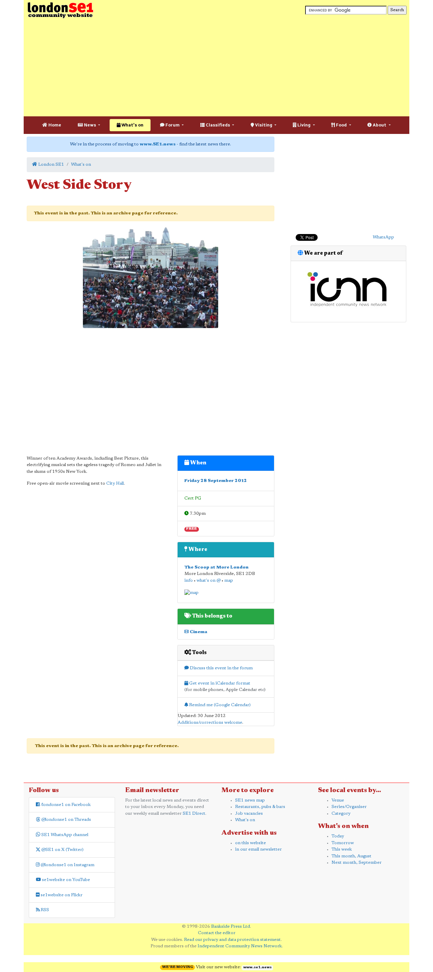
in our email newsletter (258, 849)
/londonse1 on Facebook (65, 805)
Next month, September (357, 862)
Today (338, 836)
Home (54, 125)
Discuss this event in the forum (221, 668)
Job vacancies (249, 813)
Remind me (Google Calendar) (219, 705)
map (228, 580)
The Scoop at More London (216, 567)
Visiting (263, 125)
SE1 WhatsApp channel (64, 835)
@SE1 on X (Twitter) (62, 850)
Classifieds (218, 125)
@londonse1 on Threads (65, 819)
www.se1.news (257, 967)
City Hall (115, 483)
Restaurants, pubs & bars (260, 807)
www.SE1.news (158, 144)
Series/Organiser (349, 807)
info (188, 580)
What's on (131, 125)
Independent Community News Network (240, 946)
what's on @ (209, 580)
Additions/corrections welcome (210, 722)
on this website (250, 843)
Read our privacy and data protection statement (232, 940)
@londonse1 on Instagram (67, 865)
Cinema (198, 632)
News (90, 125)
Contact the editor (216, 933)
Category (341, 813)
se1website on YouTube (65, 880)
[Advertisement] (216, 67)
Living (304, 125)
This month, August (351, 856)
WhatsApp (383, 237)
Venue (338, 800)
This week (342, 849)
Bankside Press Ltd (230, 926)
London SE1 (50, 164)
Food (341, 125)
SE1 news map (250, 800)
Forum (172, 125)
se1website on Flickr (61, 895)
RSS (44, 910)
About (379, 125)
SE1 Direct (194, 813)
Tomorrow (343, 843)
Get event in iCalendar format (219, 683)
